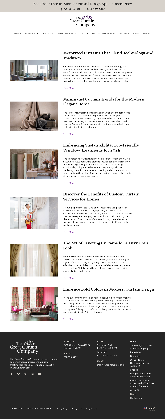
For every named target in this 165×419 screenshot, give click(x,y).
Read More (68, 88)
